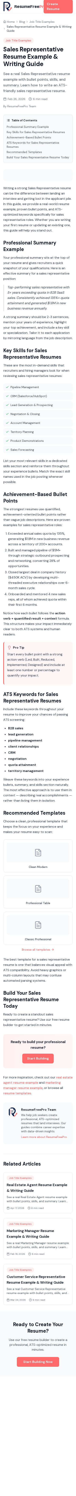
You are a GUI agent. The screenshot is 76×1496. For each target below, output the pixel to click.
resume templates (17, 1093)
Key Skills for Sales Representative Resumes (36, 132)
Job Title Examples (42, 22)
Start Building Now (38, 1362)
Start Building (38, 1058)
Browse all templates (36, 949)
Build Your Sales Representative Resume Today (38, 157)
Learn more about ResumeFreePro (44, 1137)
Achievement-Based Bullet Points (29, 137)
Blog (22, 22)
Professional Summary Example (28, 127)
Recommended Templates (24, 152)
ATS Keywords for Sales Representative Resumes (33, 145)
